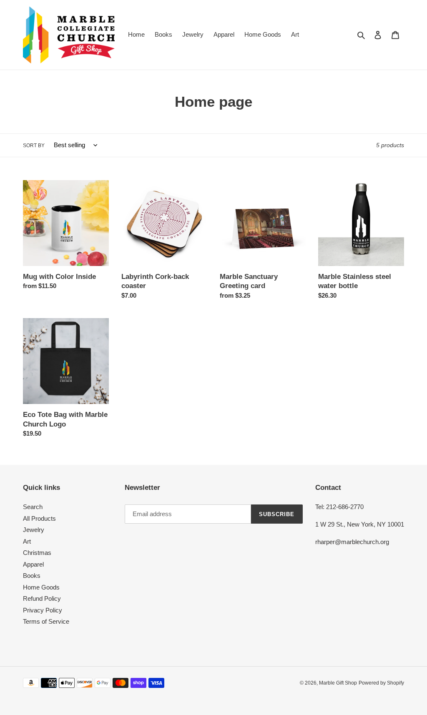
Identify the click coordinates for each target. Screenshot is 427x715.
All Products (39, 518)
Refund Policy (42, 598)
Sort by (34, 145)
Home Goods (41, 587)
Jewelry (33, 529)
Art (27, 541)
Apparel (33, 564)
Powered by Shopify (381, 683)
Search (33, 506)
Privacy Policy (42, 610)
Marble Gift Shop (338, 683)
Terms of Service (46, 621)
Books (31, 575)
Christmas (37, 552)
